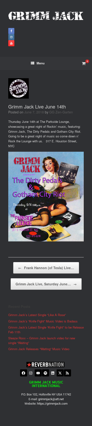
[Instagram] (30, 372)
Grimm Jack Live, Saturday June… (46, 284)
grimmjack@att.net (51, 399)
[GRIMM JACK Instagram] (11, 37)
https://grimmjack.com (52, 403)
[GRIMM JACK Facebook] (11, 31)
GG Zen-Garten (61, 112)
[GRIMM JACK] (46, 16)
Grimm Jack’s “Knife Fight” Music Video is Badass (43, 321)
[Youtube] (38, 372)
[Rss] (67, 372)
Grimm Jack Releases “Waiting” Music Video (38, 349)
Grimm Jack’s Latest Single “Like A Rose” (37, 315)
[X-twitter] (60, 372)
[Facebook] (23, 372)
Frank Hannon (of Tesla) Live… (46, 267)
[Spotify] (45, 372)
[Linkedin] (52, 372)
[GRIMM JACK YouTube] (11, 43)
